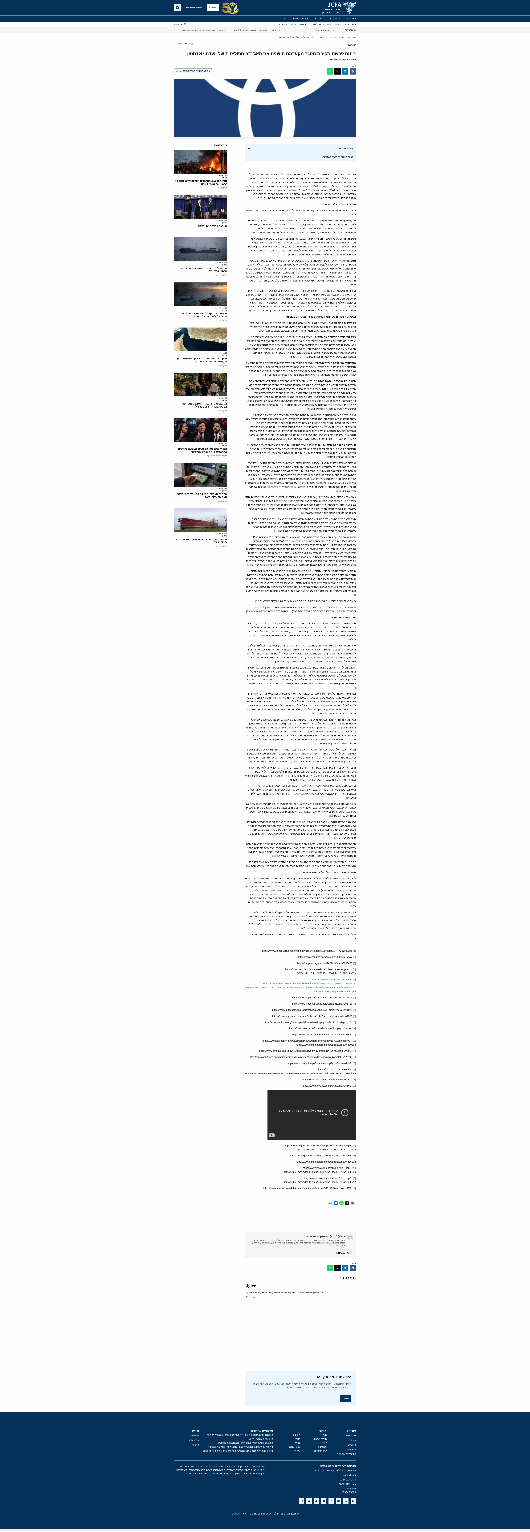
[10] (249, 565)
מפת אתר (351, 1488)
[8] (275, 531)
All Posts (340, 1253)
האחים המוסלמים (286, 501)
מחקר (320, 18)
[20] (331, 815)
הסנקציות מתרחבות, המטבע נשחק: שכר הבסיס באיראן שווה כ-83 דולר (204, 405)
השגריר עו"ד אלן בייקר (217, 456)
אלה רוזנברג (221, 275)
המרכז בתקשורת (300, 18)
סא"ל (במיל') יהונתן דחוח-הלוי (343, 60)
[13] (248, 611)
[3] (249, 310)
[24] (248, 866)
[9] (339, 565)
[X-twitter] (345, 1500)
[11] (354, 595)
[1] (255, 210)
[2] (330, 298)
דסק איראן (222, 188)
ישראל (352, 44)
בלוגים (347, 37)
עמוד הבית (351, 18)
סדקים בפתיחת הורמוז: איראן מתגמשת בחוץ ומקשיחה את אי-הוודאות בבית (202, 360)
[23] (273, 856)
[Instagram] (331, 1500)
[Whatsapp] (301, 1500)
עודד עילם (222, 230)
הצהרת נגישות (349, 1492)
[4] (263, 375)
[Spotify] (309, 1500)
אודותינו (336, 18)
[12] (257, 601)
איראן (224, 177)
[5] (330, 389)
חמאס (305, 198)
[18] (250, 761)
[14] (268, 653)
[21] (336, 837)
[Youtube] (338, 1500)
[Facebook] (353, 1500)
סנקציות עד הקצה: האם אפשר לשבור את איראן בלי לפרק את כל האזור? (204, 315)
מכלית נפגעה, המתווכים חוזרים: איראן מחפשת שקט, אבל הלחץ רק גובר (201, 182)
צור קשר (283, 18)
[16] (313, 713)
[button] (353, 71)
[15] (354, 687)
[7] (302, 513)
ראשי (354, 37)
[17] (317, 743)
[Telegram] (323, 1500)
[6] (337, 491)
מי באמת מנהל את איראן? (212, 226)
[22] (323, 852)
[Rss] (316, 1500)
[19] (348, 797)
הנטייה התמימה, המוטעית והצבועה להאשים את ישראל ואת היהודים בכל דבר (202, 450)
